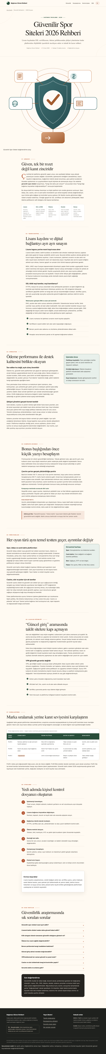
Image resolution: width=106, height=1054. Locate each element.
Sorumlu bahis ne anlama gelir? (33, 968)
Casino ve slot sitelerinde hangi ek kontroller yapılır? (40, 962)
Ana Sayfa (9, 10)
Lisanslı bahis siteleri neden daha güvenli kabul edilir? (40, 930)
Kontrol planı (86, 3)
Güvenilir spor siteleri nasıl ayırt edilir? (35, 925)
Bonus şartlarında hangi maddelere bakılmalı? (38, 946)
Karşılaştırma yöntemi (50, 1021)
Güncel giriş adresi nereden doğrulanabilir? (37, 952)
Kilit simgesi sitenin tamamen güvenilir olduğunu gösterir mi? (43, 935)
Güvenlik (68, 3)
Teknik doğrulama (49, 1018)
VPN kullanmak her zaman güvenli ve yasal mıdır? (39, 957)
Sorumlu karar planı (49, 1024)
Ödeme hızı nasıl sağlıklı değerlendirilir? (36, 941)
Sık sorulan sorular (49, 1027)
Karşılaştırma (76, 3)
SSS (93, 3)
